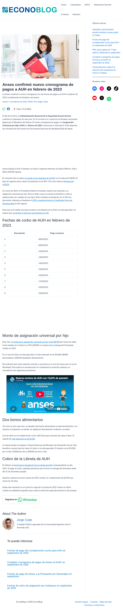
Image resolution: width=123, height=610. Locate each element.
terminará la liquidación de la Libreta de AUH (33, 465)
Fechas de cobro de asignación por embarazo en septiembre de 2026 (39, 586)
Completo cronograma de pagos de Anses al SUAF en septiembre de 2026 (36, 563)
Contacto (65, 14)
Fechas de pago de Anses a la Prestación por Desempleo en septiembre (39, 575)
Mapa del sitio (106, 602)
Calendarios (75, 5)
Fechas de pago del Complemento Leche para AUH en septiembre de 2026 (36, 551)
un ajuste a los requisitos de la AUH (40, 178)
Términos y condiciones (94, 605)
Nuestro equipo (81, 602)
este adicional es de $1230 (23, 439)
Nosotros (76, 14)
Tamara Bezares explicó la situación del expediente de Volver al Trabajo (104, 70)
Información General (102, 5)
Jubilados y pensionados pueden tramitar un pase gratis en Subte (105, 32)
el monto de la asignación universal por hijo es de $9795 (35, 342)
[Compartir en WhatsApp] (3, 108)
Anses (63, 5)
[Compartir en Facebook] (8, 108)
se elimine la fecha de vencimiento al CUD (30, 213)
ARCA (87, 5)
